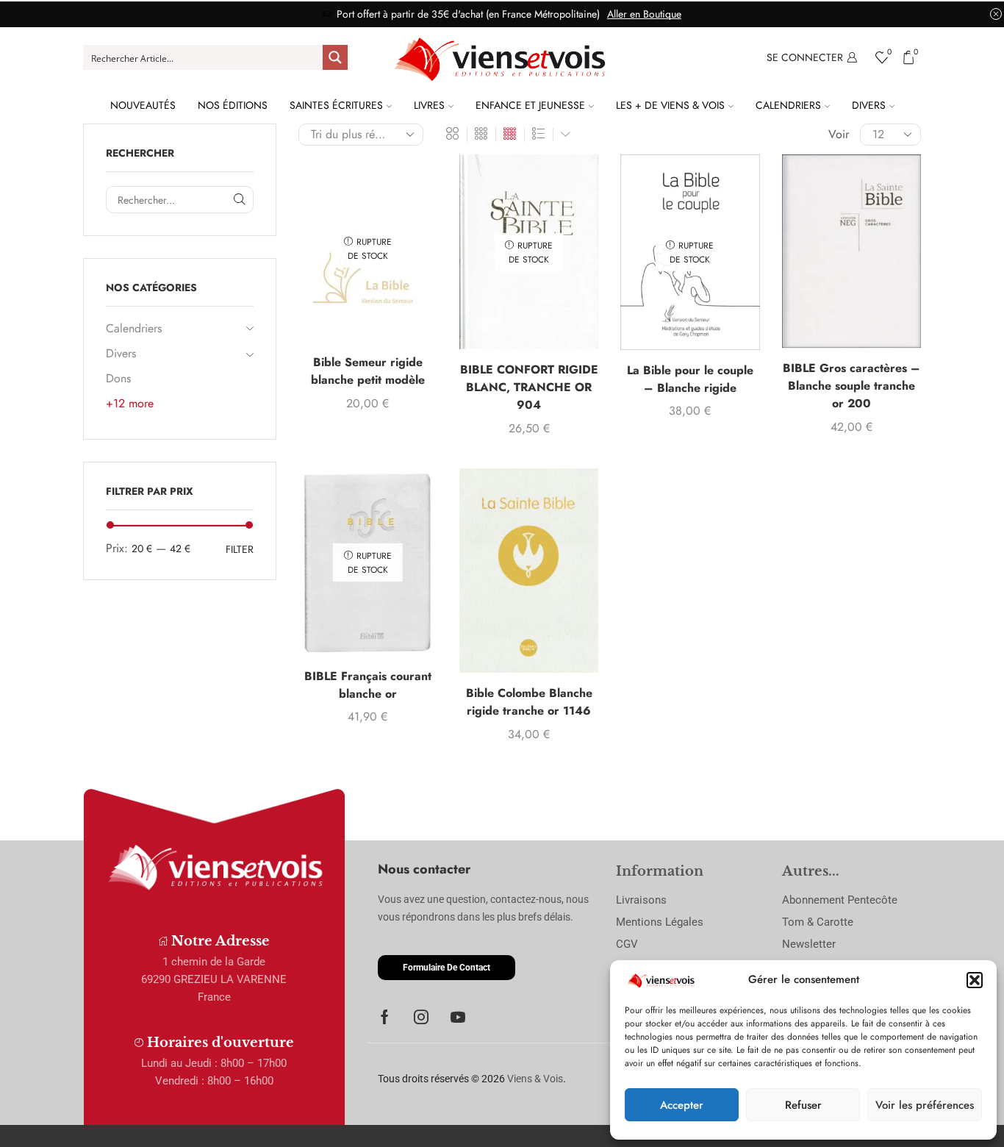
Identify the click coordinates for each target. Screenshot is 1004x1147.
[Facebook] (385, 1017)
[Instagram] (421, 1017)
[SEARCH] (240, 199)
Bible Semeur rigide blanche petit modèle (368, 371)
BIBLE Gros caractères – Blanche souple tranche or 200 (851, 386)
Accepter (681, 1105)
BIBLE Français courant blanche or (367, 685)
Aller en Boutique (644, 14)
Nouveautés (143, 105)
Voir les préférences (924, 1105)
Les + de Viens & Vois (670, 105)
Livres (429, 105)
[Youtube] (458, 1017)
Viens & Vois (535, 1079)
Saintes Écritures (336, 105)
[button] (974, 980)
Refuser (803, 1105)
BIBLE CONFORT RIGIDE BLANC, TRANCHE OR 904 (529, 387)
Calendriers (788, 105)
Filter (240, 549)
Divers (869, 105)
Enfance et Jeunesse (530, 105)
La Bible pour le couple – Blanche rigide (690, 379)
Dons (118, 378)
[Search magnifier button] (335, 57)
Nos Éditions (233, 105)
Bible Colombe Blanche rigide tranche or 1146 (529, 702)
